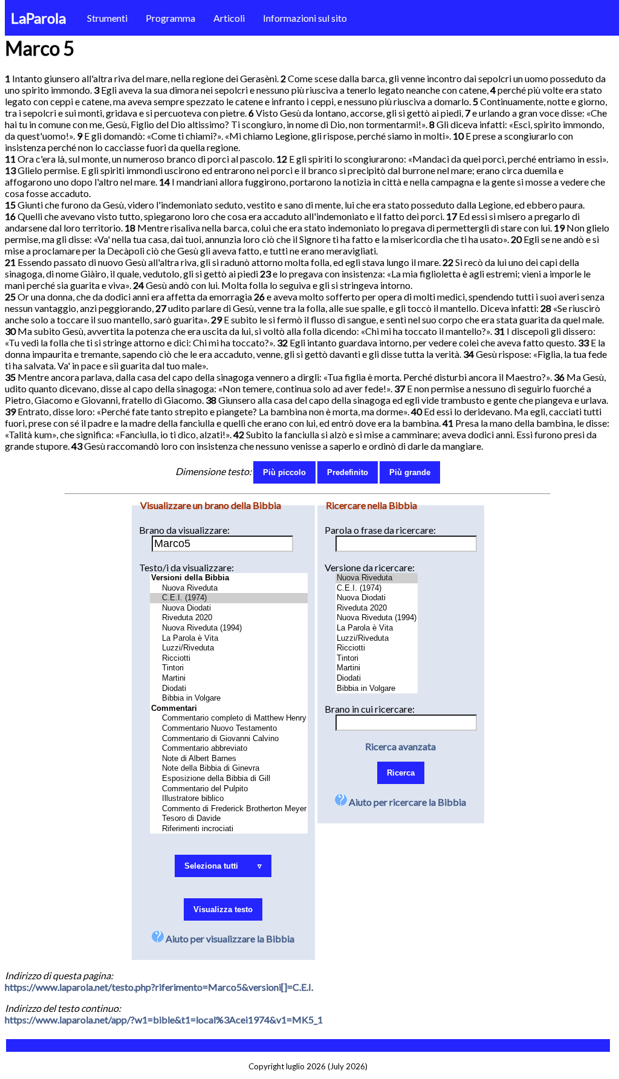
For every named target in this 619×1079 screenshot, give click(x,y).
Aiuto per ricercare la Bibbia (406, 802)
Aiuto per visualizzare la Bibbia (229, 938)
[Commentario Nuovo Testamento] (229, 729)
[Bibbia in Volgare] (229, 698)
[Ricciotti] (229, 658)
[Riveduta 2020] (229, 618)
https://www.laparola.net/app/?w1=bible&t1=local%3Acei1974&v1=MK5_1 (164, 1019)
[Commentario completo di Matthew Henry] (229, 718)
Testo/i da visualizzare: (186, 567)
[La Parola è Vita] (229, 638)
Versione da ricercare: (370, 567)
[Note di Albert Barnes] (229, 759)
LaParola (38, 18)
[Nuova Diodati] (229, 608)
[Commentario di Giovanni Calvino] (229, 739)
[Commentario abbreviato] (229, 749)
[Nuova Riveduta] (229, 588)
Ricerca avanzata (400, 746)
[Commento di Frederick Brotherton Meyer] (229, 809)
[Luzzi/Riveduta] (229, 648)
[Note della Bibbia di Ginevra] (229, 768)
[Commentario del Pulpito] (229, 789)
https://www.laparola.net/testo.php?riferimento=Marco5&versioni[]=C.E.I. (159, 987)
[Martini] (229, 678)
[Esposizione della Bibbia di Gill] (229, 779)
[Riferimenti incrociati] (229, 829)
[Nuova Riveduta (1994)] (229, 628)
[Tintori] (229, 668)
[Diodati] (229, 689)
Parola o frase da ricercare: (380, 530)
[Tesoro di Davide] (229, 819)
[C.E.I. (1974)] (229, 598)
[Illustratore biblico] (229, 799)
